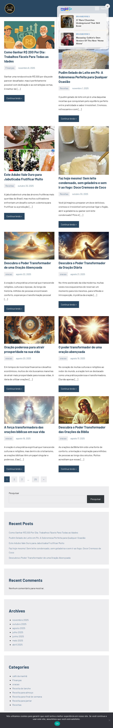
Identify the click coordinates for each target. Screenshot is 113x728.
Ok (57, 723)
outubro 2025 (19, 624)
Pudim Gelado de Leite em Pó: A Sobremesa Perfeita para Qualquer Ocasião (83, 77)
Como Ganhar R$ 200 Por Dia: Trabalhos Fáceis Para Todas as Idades (26, 56)
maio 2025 (17, 640)
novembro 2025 (20, 619)
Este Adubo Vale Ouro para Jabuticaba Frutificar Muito (36, 543)
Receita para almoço (22, 692)
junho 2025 (18, 636)
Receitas (64, 88)
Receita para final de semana (27, 696)
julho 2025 (17, 632)
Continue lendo (13, 98)
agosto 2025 (18, 628)
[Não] (109, 720)
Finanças (9, 68)
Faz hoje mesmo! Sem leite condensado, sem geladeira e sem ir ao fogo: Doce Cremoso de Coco (83, 182)
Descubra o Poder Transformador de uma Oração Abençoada (39, 557)
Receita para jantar (22, 700)
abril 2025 (17, 644)
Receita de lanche (21, 688)
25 (35, 479)
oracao (8, 274)
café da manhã (19, 676)
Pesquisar (14, 493)
